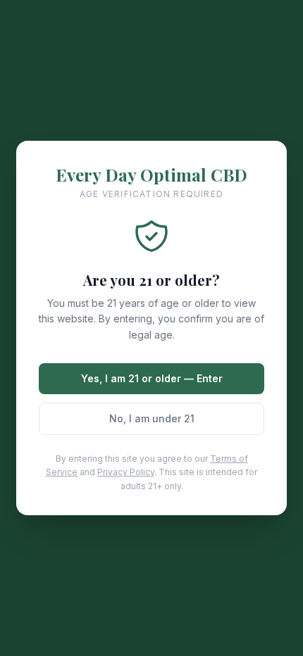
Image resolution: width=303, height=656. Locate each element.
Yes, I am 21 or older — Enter (152, 378)
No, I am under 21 (151, 418)
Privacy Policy (125, 472)
